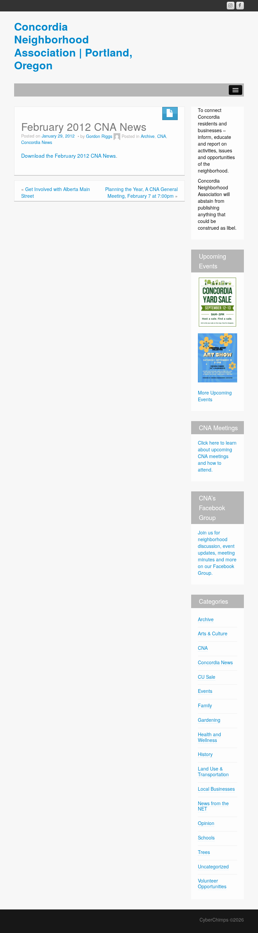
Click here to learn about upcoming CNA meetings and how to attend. (217, 456)
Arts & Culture (212, 633)
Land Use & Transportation (213, 771)
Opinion (206, 823)
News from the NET (213, 806)
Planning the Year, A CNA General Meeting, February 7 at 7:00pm (141, 192)
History (205, 754)
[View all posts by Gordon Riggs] (117, 136)
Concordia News (36, 142)
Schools (206, 837)
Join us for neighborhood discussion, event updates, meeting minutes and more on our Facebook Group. (217, 552)
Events (205, 690)
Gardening (209, 719)
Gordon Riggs (99, 136)
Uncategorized (213, 866)
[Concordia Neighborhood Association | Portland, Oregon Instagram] (230, 5)
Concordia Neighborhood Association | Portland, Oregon (73, 45)
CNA (161, 136)
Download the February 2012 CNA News (68, 155)
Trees (204, 852)
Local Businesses (216, 788)
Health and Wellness (209, 737)
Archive (148, 136)
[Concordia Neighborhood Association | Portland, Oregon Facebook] (240, 5)
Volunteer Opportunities (212, 883)
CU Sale (206, 676)
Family (205, 705)
